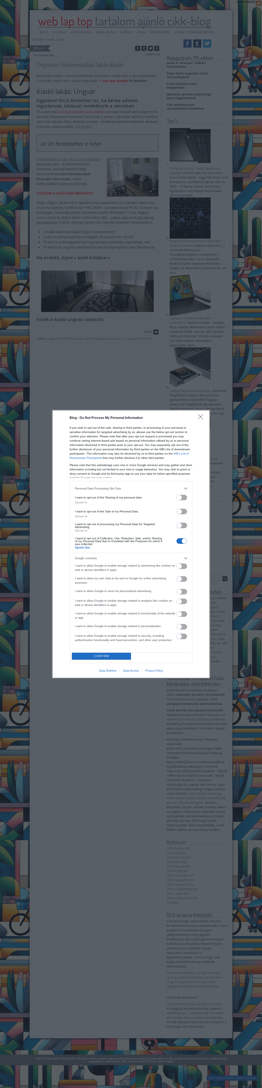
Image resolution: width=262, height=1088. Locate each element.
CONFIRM (101, 656)
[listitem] (131, 488)
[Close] (202, 418)
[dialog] (131, 544)
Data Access (131, 670)
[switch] (181, 497)
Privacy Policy (154, 670)
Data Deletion (108, 670)
